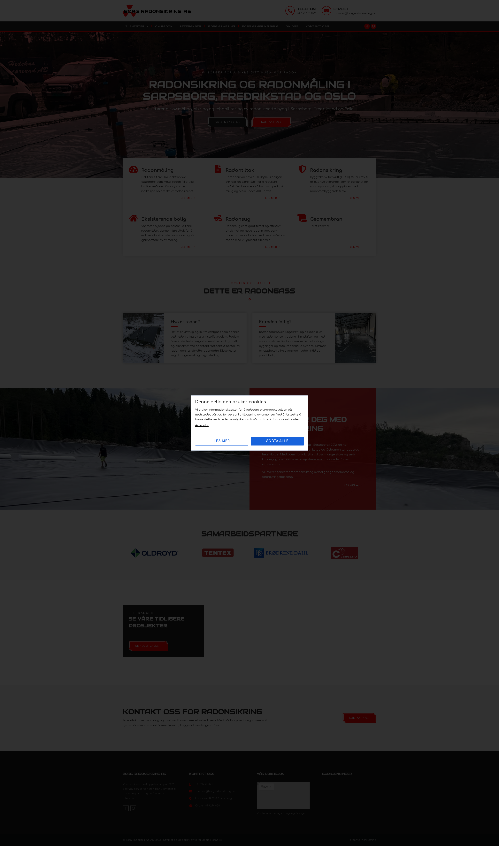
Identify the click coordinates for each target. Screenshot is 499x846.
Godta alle (277, 441)
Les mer (222, 441)
